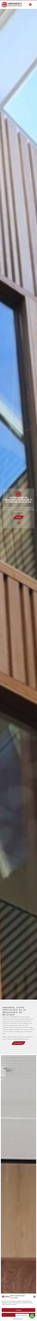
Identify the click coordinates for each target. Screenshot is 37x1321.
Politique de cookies (18, 1318)
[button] (34, 1297)
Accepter (18, 1310)
